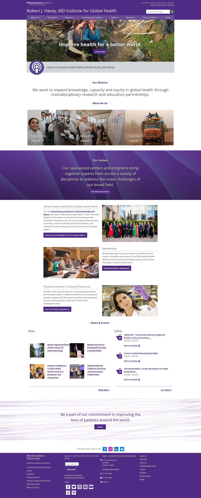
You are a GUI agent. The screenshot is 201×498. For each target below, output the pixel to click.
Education (143, 459)
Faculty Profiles (167, 5)
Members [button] (130, 17)
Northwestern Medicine (149, 3)
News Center (155, 5)
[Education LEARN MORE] (51, 127)
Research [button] (69, 17)
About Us (143, 456)
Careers (29, 470)
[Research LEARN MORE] (100, 127)
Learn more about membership (116, 268)
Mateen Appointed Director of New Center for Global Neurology (59, 347)
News (31, 331)
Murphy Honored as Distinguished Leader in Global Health (96, 347)
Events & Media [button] (149, 17)
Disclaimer (30, 474)
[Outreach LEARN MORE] (149, 127)
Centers (142, 469)
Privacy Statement (33, 477)
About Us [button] (34, 17)
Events (118, 331)
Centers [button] (113, 17)
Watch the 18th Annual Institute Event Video (64, 235)
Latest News (100, 52)
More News (103, 390)
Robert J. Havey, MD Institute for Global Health (72, 10)
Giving (167, 17)
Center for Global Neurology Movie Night (141, 353)
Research (143, 462)
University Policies (33, 484)
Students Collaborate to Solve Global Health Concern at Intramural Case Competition (56, 371)
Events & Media (145, 476)
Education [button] (52, 17)
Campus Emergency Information (38, 481)
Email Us (105, 482)
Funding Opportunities (148, 466)
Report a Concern (33, 487)
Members (143, 473)
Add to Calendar (131, 345)
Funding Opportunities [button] (91, 17)
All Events (166, 390)
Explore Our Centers (100, 192)
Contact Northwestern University (39, 467)
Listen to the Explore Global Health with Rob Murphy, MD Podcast (81, 67)
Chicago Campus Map (109, 469)
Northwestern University (166, 3)
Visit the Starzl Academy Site (57, 309)
